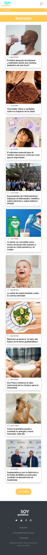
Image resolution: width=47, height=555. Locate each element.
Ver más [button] (23, 491)
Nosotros (24, 527)
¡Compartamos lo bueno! (23, 533)
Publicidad (23, 538)
